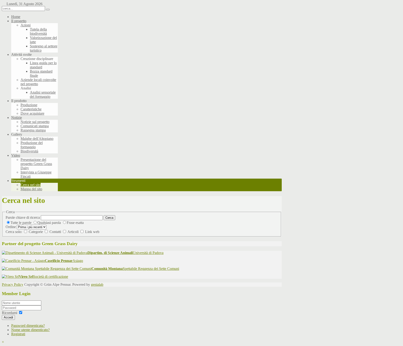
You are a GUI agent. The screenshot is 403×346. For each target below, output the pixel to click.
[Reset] (48, 9)
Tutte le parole (21, 223)
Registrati (18, 334)
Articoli (73, 232)
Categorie (36, 232)
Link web (92, 232)
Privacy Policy (12, 284)
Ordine (11, 227)
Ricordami (9, 313)
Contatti (55, 232)
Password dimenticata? (28, 326)
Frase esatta (75, 223)
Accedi (8, 317)
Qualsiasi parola (49, 223)
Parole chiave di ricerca (23, 217)
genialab (97, 284)
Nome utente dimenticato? (30, 330)
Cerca (109, 217)
